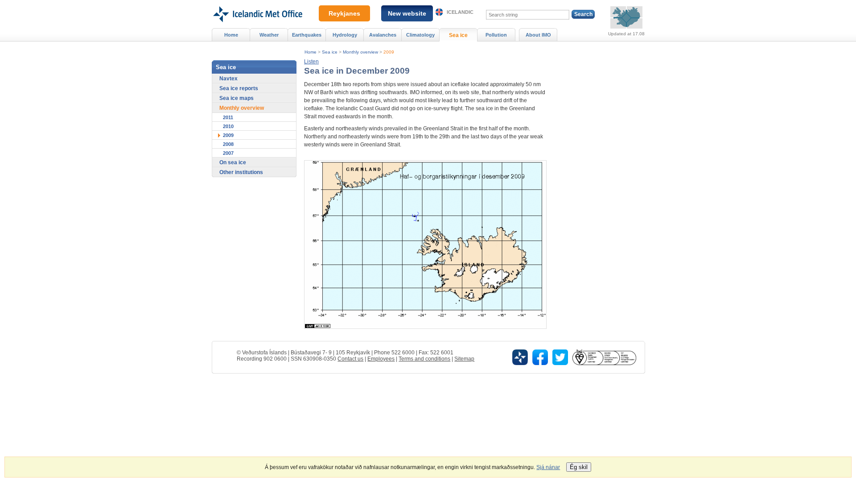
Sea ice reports (238, 88)
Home (311, 52)
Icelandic (460, 12)
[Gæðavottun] (604, 357)
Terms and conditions (424, 359)
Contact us (350, 359)
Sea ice (329, 52)
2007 (228, 153)
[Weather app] (520, 357)
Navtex (228, 78)
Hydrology (345, 34)
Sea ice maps (236, 98)
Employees (381, 359)
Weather (269, 34)
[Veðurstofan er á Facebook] (540, 357)
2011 (228, 117)
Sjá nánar (548, 467)
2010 (228, 126)
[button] (311, 61)
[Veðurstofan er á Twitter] (560, 357)
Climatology (420, 34)
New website (407, 13)
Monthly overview (360, 52)
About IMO (538, 34)
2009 (388, 52)
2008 (228, 144)
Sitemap (464, 359)
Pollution (496, 34)
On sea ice (232, 162)
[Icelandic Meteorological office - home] (257, 3)
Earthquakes (306, 34)
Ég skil (579, 467)
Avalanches (382, 34)
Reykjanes (344, 13)
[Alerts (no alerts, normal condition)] (626, 17)
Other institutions (241, 172)
